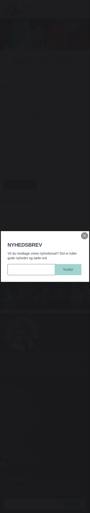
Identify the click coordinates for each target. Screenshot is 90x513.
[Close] (84, 235)
